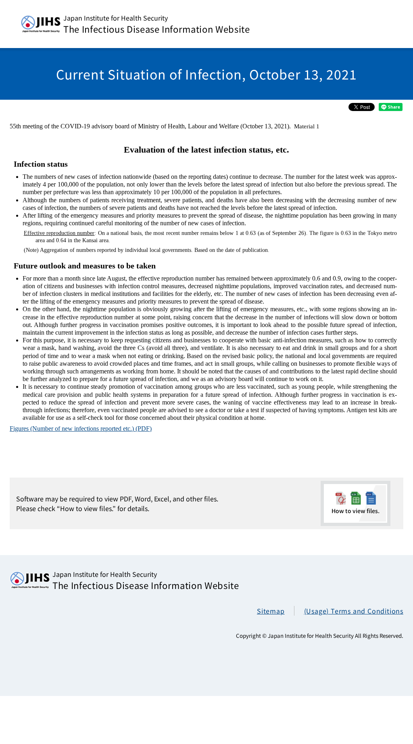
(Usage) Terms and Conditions (353, 611)
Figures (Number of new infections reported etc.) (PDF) (81, 428)
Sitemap (271, 611)
